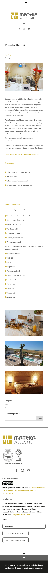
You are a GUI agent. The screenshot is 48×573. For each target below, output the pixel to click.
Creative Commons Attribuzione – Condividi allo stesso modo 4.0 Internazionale (23, 490)
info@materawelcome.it (21, 515)
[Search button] (21, 3)
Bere (6, 404)
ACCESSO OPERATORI (15, 540)
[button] (24, 17)
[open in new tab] (19, 29)
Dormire (8, 408)
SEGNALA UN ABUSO (15, 533)
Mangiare (8, 401)
